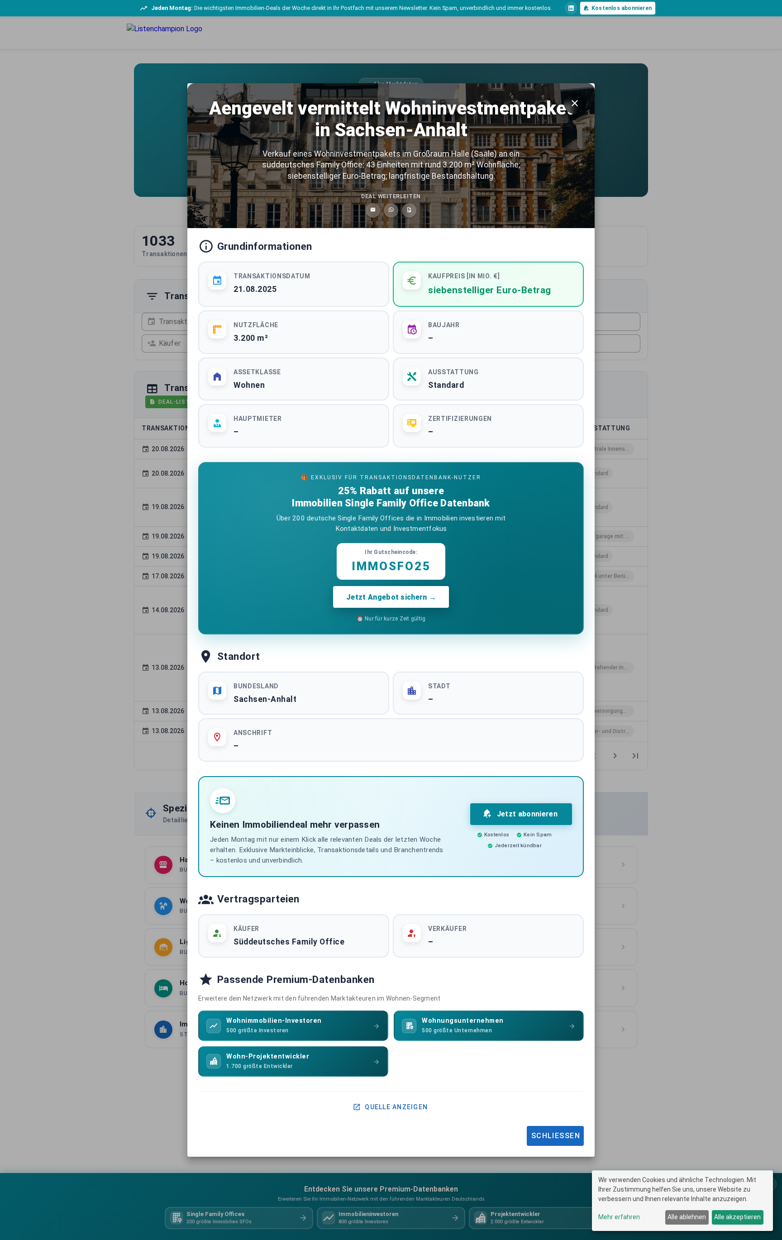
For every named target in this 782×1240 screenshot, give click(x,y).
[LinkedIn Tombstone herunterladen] (409, 210)
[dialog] (682, 1200)
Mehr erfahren (619, 1217)
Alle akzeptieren (737, 1217)
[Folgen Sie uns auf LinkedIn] (571, 8)
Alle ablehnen (687, 1217)
